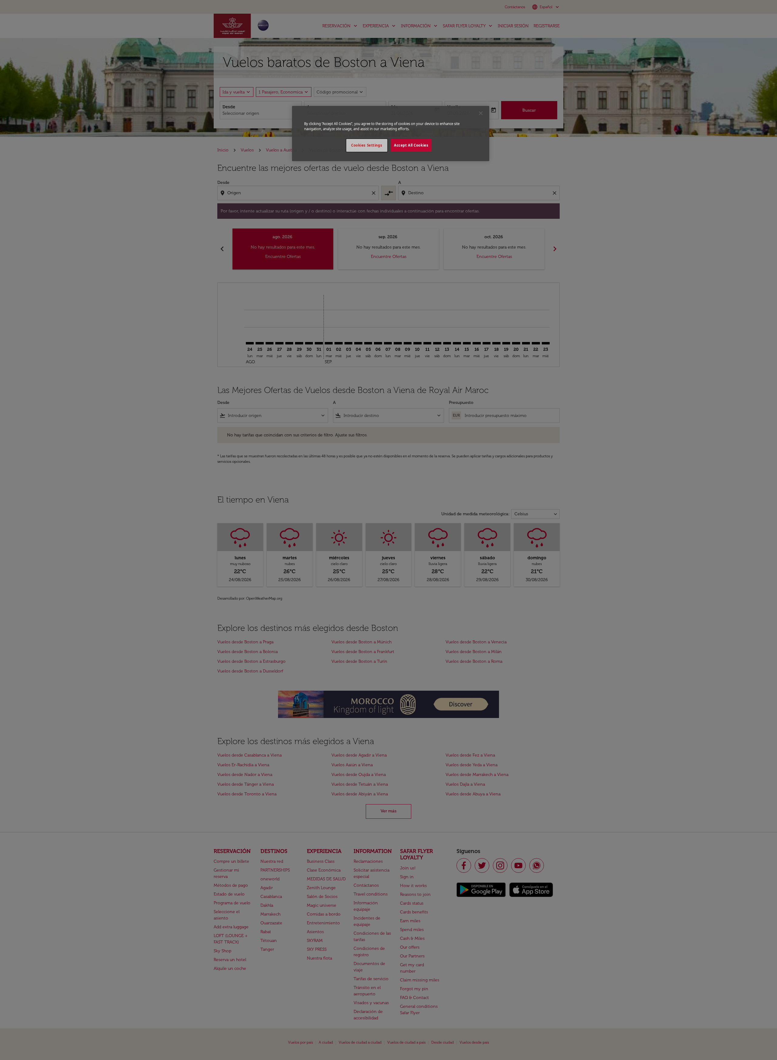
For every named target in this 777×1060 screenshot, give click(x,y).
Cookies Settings (366, 145)
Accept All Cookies (411, 145)
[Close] (480, 113)
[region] (390, 133)
